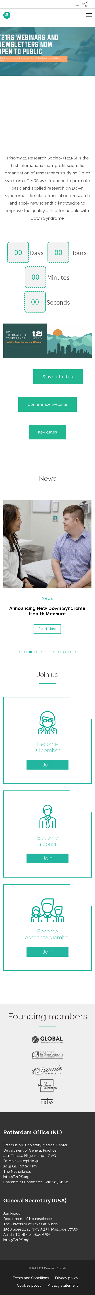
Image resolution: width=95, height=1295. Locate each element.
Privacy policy (66, 1278)
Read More (47, 629)
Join (48, 764)
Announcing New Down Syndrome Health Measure (47, 610)
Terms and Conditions (31, 1278)
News (47, 598)
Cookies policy (29, 1285)
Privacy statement (63, 1285)
